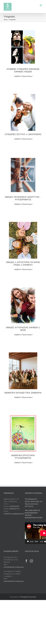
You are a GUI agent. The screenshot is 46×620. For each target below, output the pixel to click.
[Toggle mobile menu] (41, 5)
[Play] (28, 541)
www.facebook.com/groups (14, 567)
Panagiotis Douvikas (28, 597)
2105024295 (14, 506)
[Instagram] (31, 560)
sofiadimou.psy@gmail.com (14, 514)
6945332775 (15, 509)
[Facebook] (26, 560)
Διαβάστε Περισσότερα (23, 76)
